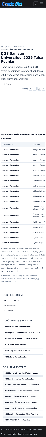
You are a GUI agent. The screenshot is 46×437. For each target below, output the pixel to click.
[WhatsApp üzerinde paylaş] (39, 89)
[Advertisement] (23, 26)
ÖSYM (37, 279)
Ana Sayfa (4, 47)
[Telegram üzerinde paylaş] (43, 89)
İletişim (21, 434)
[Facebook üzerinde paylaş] (35, 89)
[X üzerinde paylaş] (30, 89)
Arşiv (3, 434)
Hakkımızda (11, 434)
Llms (36, 434)
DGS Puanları (6, 84)
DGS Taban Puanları (16, 47)
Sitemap (28, 434)
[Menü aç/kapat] (41, 3)
